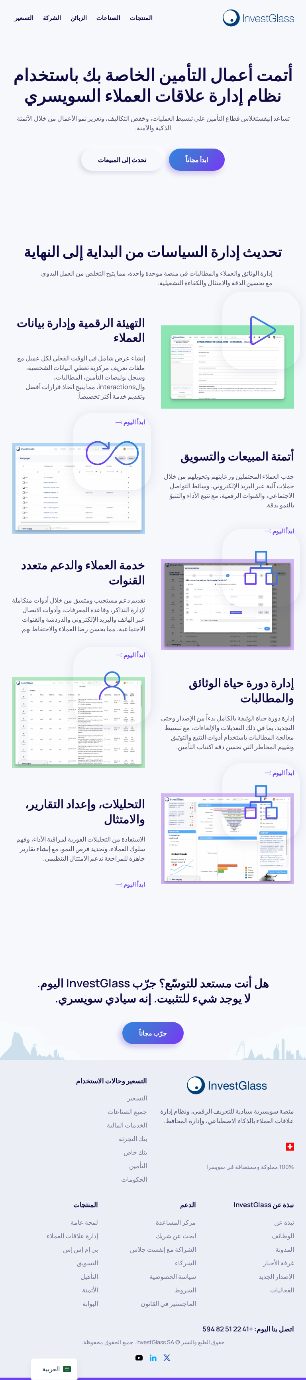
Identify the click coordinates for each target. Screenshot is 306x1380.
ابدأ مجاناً (197, 159)
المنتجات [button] (141, 18)
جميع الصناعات (127, 1111)
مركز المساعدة (176, 1222)
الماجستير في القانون (168, 1303)
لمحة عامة (84, 1222)
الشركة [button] (52, 18)
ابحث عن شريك (176, 1235)
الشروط (185, 1290)
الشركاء (185, 1263)
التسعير (24, 18)
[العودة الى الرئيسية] (257, 18)
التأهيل (89, 1276)
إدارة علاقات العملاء (72, 1235)
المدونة (284, 1249)
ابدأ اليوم (134, 884)
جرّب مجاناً (153, 1033)
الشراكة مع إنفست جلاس (163, 1249)
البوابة (90, 1303)
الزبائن (79, 18)
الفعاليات (282, 1290)
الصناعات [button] (108, 18)
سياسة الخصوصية (172, 1276)
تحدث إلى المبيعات (122, 159)
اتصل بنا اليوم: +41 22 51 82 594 (248, 1328)
